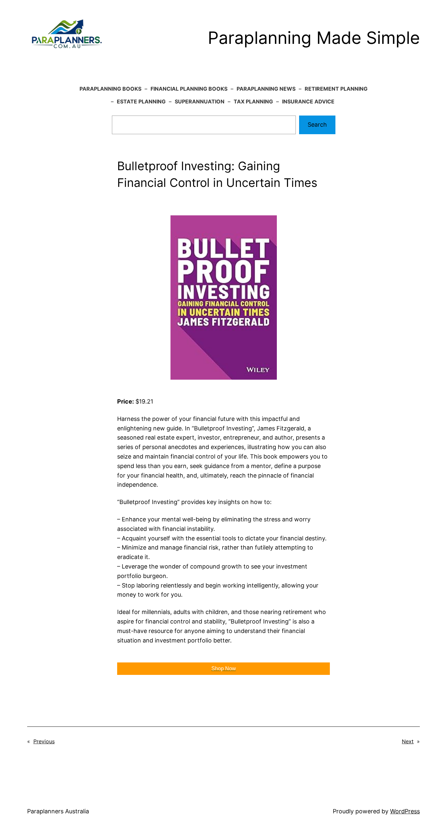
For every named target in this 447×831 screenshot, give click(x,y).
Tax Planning (253, 101)
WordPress (405, 811)
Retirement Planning (336, 88)
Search (317, 124)
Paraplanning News (266, 88)
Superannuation (199, 101)
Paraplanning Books (110, 88)
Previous (44, 741)
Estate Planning (141, 101)
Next (408, 741)
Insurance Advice (308, 101)
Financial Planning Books (189, 88)
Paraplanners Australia (58, 811)
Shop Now (223, 668)
